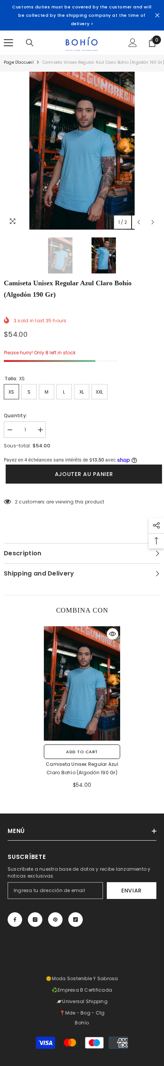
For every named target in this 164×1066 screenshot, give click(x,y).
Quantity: (15, 415)
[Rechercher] (29, 42)
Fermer (157, 15)
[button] (138, 222)
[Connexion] (133, 43)
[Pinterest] (55, 919)
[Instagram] (35, 919)
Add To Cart (82, 752)
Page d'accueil (19, 62)
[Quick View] (112, 634)
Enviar (131, 890)
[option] (82, 151)
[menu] (8, 42)
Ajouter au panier (82, 474)
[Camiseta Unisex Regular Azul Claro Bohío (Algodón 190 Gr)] (82, 683)
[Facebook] (15, 919)
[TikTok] (75, 919)
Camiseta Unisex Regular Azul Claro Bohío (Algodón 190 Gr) (82, 768)
